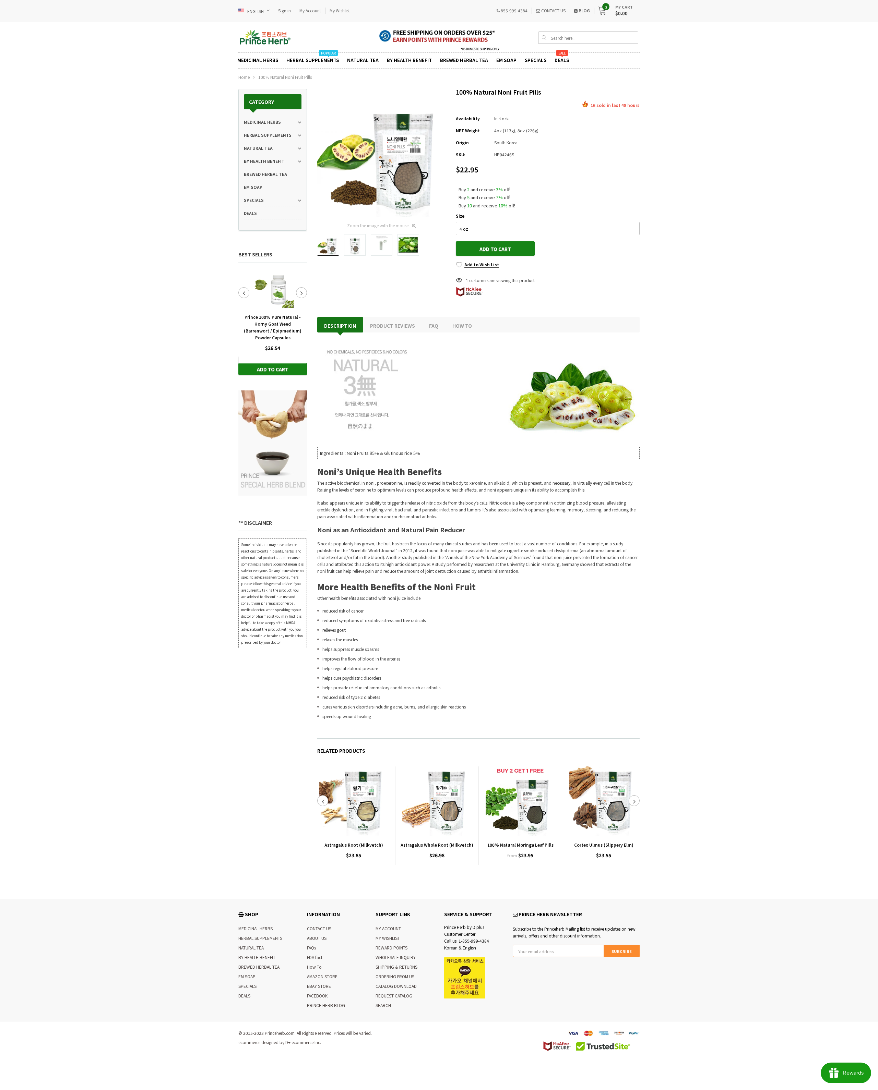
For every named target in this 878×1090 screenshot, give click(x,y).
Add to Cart (272, 369)
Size (460, 216)
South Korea (506, 142)
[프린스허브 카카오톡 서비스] (464, 977)
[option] (272, 322)
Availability (467, 118)
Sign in (284, 10)
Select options (520, 876)
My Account (310, 10)
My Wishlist (340, 10)
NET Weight (468, 130)
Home (244, 77)
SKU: (460, 154)
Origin (462, 142)
